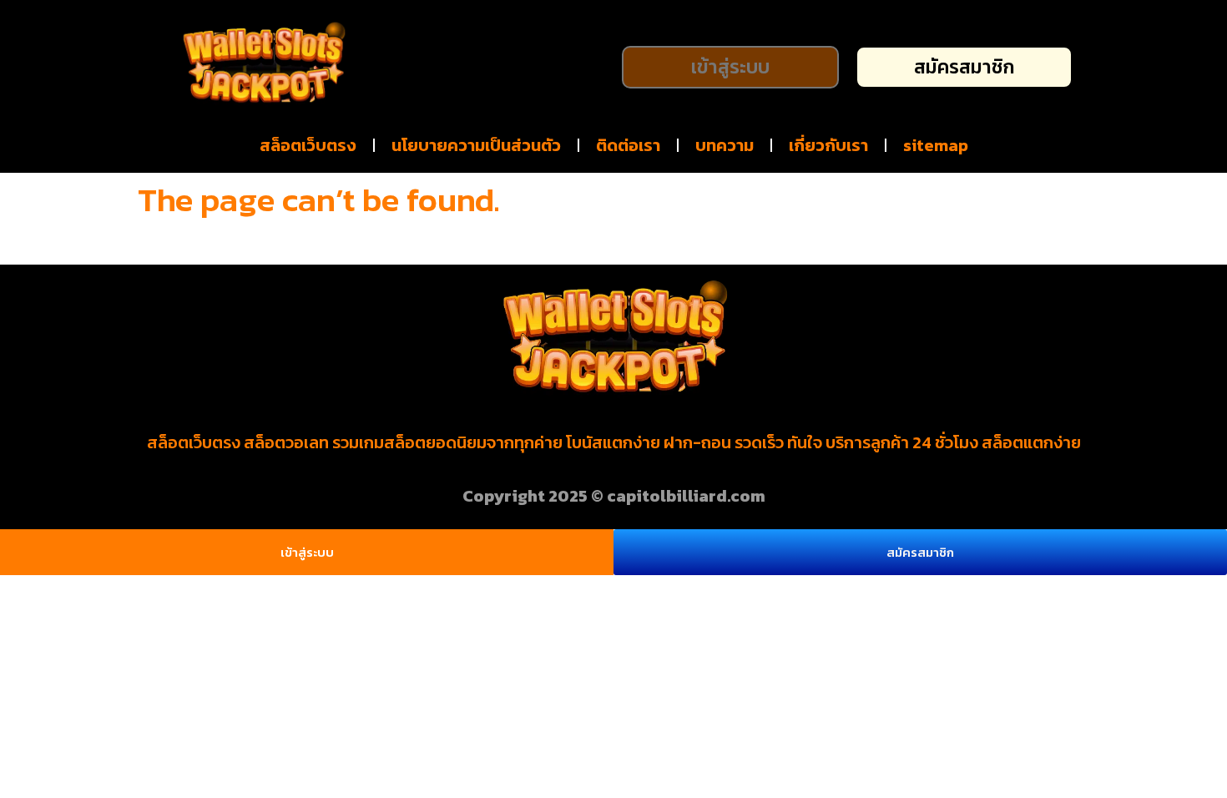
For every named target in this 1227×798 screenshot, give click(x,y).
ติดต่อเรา (628, 145)
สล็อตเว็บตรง (308, 145)
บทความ (724, 145)
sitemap (935, 145)
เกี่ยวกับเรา (828, 145)
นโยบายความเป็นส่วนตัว (476, 145)
